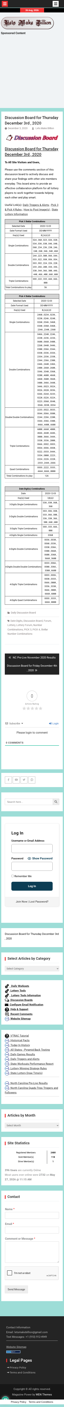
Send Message (16, 1289)
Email (9, 1224)
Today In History (19, 1045)
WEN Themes (44, 1394)
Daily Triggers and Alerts (24, 1059)
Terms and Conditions (23, 1372)
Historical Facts (19, 1040)
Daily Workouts (19, 986)
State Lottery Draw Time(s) (25, 1073)
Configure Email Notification (25, 1004)
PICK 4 (36, 629)
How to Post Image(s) (37, 209)
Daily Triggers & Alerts (36, 205)
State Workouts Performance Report (31, 1063)
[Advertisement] (32, 75)
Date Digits (16, 620)
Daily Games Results (22, 1054)
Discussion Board (33, 620)
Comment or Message (20, 1238)
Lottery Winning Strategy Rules (28, 1068)
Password (17, 858)
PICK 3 (27, 629)
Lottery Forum (24, 625)
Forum (47, 620)
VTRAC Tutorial (19, 1035)
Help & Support (18, 1009)
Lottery (11, 625)
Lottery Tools (17, 990)
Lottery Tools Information (25, 995)
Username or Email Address (27, 840)
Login (55, 723)
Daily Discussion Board (23, 612)
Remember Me (23, 876)
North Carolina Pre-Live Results (28, 1083)
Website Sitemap (20, 1018)
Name (10, 1209)
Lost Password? (38, 901)
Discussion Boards (21, 1000)
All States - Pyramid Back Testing (29, 1049)
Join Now (21, 901)
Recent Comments (21, 1014)
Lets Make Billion (45, 128)
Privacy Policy (18, 1367)
